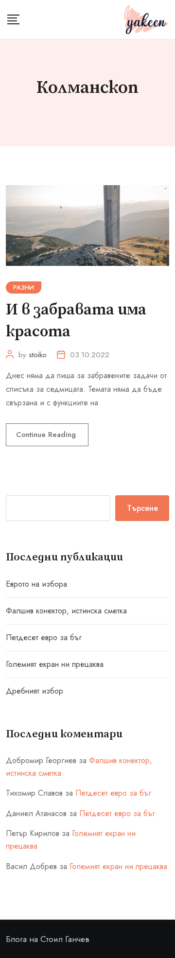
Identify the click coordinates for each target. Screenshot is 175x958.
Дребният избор (34, 691)
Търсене (142, 508)
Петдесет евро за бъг (44, 637)
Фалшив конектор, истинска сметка (66, 610)
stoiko (38, 354)
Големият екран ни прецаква (55, 664)
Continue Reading (47, 434)
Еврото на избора (36, 584)
